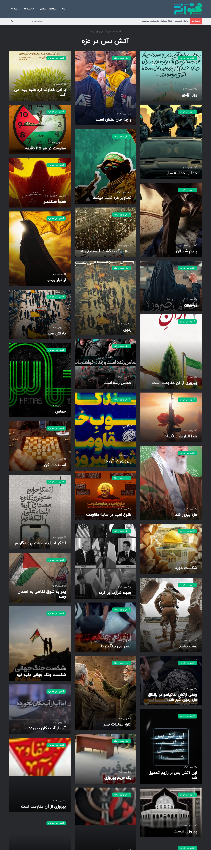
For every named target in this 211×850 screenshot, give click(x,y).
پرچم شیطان (186, 251)
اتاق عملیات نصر (117, 724)
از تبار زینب (56, 280)
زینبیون (190, 305)
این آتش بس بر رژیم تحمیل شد (173, 775)
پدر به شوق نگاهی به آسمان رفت (42, 594)
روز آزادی (189, 95)
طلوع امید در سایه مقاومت (108, 514)
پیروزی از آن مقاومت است (174, 383)
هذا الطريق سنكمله (181, 436)
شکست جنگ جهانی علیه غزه (41, 675)
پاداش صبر (57, 333)
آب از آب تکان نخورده (47, 728)
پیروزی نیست (185, 831)
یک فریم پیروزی (117, 778)
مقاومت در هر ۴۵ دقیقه (45, 148)
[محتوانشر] (188, 9)
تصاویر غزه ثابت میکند (112, 198)
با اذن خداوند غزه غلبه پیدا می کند (40, 92)
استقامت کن (55, 465)
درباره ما (15, 8)
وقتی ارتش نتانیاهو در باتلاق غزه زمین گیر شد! (172, 697)
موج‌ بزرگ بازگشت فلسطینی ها (105, 251)
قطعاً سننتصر (55, 202)
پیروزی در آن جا (117, 461)
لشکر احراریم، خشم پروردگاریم (40, 543)
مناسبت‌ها (29, 8)
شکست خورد (186, 568)
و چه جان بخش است (113, 119)
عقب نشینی (187, 646)
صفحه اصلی (113, 31)
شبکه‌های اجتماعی (48, 8)
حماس (60, 411)
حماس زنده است (117, 383)
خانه (64, 8)
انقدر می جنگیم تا (116, 646)
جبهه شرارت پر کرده (114, 593)
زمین (127, 329)
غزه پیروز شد (186, 514)
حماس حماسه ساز (182, 173)
